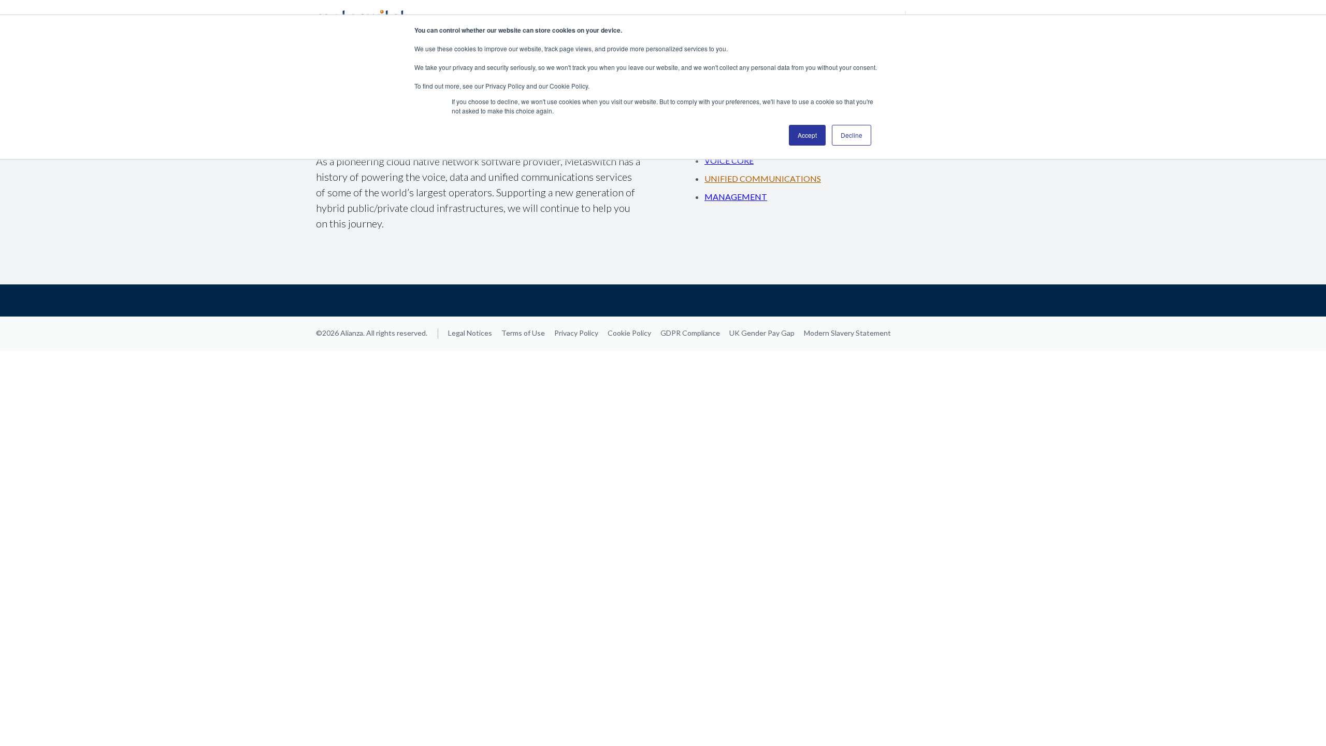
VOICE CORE (729, 160)
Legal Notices (470, 332)
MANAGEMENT (735, 197)
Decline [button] (851, 135)
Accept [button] (807, 135)
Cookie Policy (629, 332)
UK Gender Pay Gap (762, 332)
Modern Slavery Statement (847, 332)
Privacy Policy (576, 332)
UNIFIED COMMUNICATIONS (762, 178)
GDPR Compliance (690, 332)
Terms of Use (523, 332)
